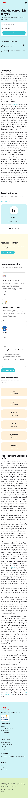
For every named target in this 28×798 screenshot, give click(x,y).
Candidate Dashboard (7, 728)
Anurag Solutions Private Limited (13, 350)
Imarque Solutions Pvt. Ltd (11, 307)
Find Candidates (5, 742)
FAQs (2, 767)
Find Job (3, 726)
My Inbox (3, 735)
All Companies (7, 370)
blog (6, 693)
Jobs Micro (19, 73)
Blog (2, 765)
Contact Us (4, 770)
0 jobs (4, 294)
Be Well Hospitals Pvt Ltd (10, 280)
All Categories (6, 201)
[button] (26, 3)
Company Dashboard (7, 744)
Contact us (9, 694)
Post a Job (4, 746)
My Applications (5, 730)
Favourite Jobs (5, 732)
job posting (15, 104)
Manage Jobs (4, 749)
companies (12, 567)
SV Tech (5, 332)
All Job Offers (7, 252)
